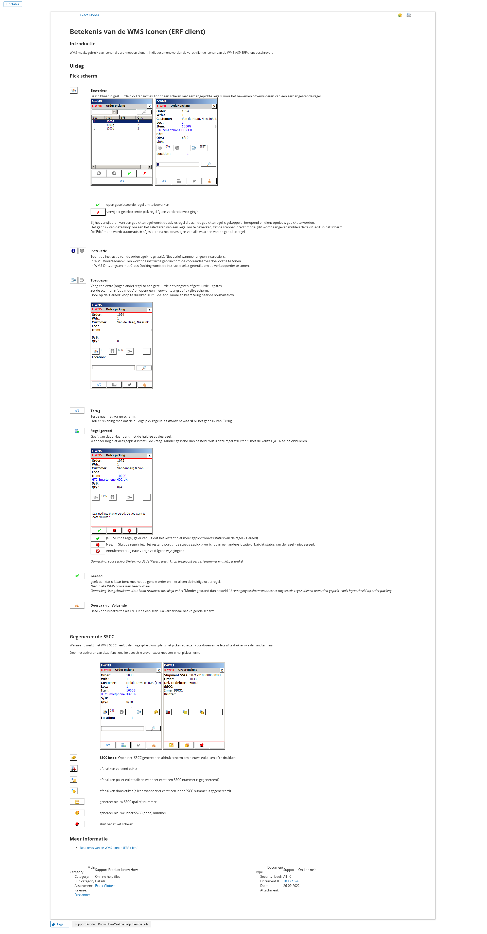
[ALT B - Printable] (409, 14)
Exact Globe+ (89, 15)
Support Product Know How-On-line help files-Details (111, 924)
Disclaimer (82, 894)
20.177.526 (291, 881)
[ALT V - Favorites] (400, 14)
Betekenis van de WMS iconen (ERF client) (109, 848)
